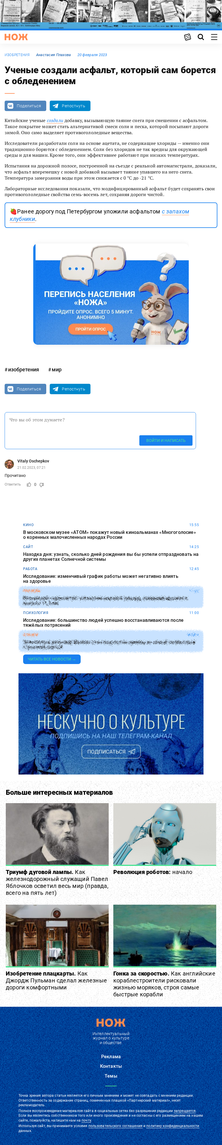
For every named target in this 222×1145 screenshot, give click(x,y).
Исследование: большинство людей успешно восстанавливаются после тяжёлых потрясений (103, 623)
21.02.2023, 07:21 (31, 468)
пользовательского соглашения (115, 1126)
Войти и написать (166, 440)
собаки (30, 635)
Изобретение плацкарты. (56, 980)
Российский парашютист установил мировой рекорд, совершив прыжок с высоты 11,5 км (105, 601)
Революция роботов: (152, 872)
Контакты (111, 1066)
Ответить (13, 484)
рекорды (32, 591)
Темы (111, 1076)
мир (57, 369)
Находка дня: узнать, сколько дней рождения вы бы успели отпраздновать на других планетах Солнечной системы (111, 557)
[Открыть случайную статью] (187, 37)
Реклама (111, 1056)
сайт (28, 547)
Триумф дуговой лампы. (57, 882)
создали (55, 120)
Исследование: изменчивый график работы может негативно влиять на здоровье (100, 579)
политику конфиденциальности (172, 1126)
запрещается (185, 1111)
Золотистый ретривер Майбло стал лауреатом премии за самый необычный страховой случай (109, 645)
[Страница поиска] (201, 37)
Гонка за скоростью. (164, 984)
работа (30, 569)
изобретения (17, 55)
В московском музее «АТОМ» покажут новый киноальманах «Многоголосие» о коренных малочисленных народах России (109, 535)
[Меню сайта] (214, 37)
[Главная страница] (16, 37)
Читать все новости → (52, 659)
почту (86, 1120)
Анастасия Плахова (53, 55)
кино (28, 525)
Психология (35, 613)
